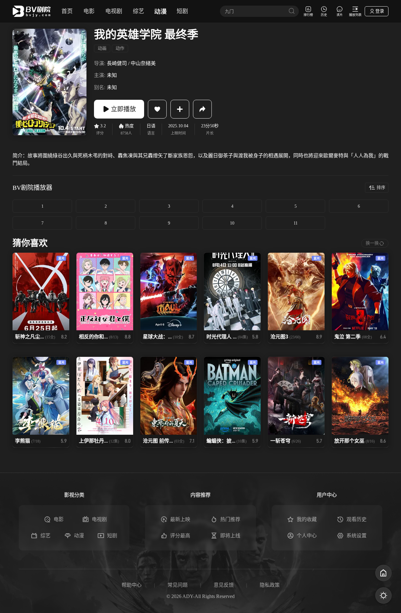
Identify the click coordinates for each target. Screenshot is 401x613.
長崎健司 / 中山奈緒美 (131, 63)
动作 (120, 48)
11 (296, 223)
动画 (102, 48)
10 (232, 223)
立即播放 (123, 109)
